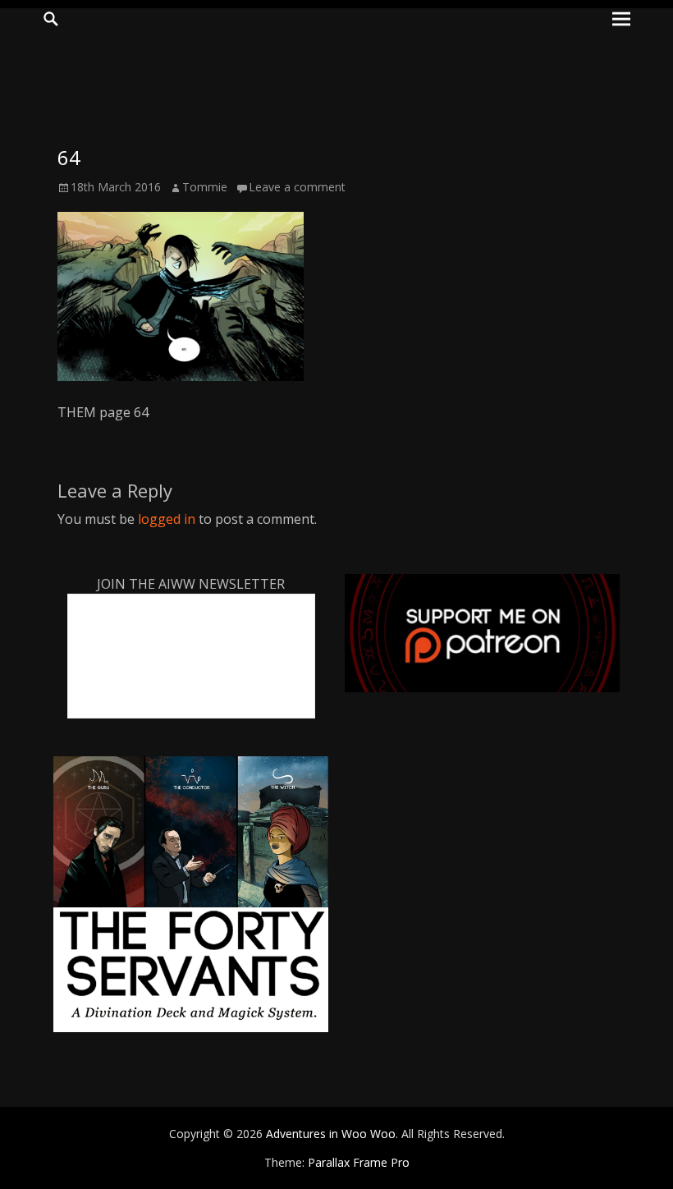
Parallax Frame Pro (359, 1162)
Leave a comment (297, 187)
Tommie (204, 187)
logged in (166, 519)
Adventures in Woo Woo (331, 1133)
